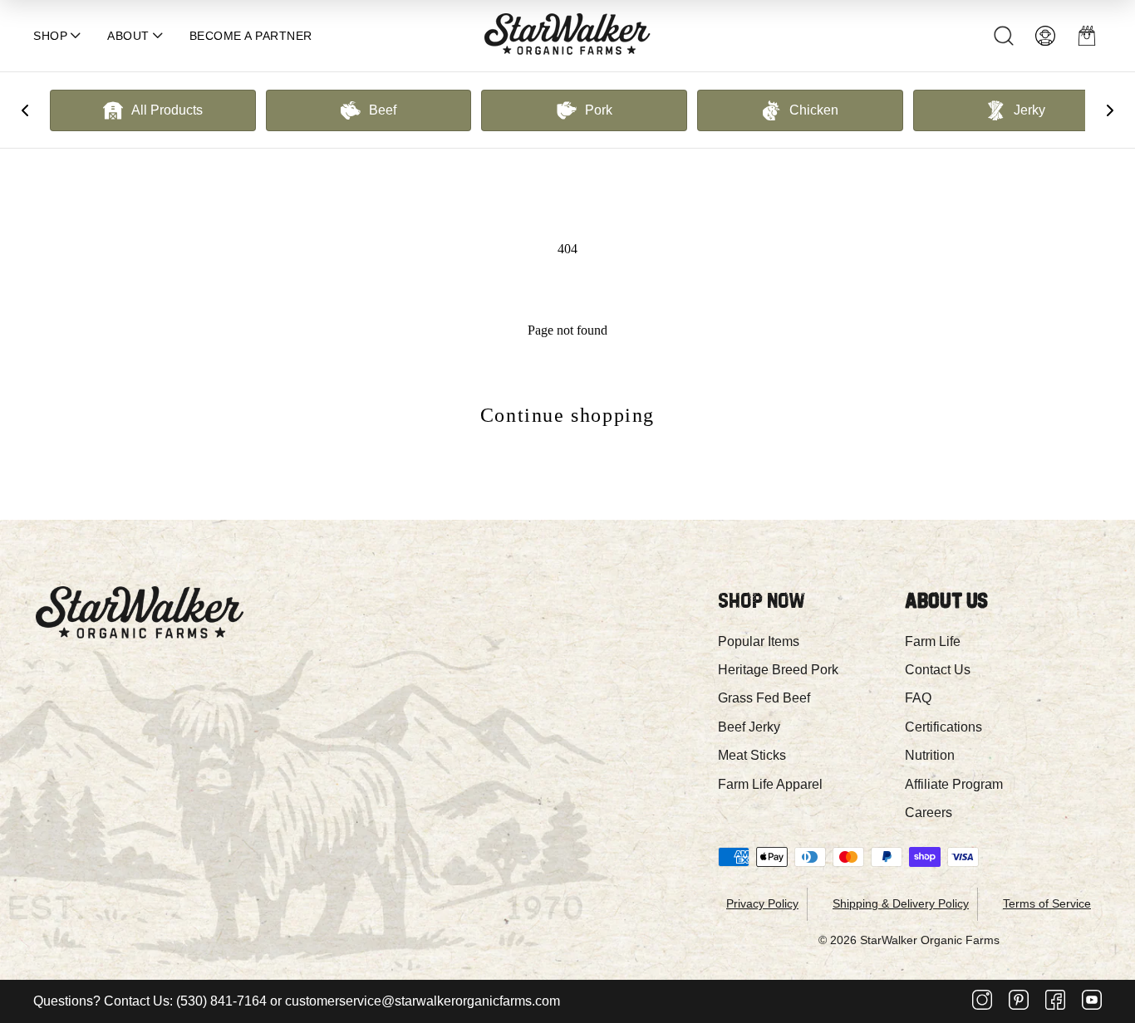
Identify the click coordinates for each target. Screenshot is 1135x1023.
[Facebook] (1055, 1001)
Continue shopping (567, 415)
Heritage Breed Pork (778, 670)
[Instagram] (982, 1001)
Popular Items (758, 641)
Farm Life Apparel (770, 784)
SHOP (50, 35)
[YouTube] (1092, 1001)
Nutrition (930, 755)
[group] (153, 110)
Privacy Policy (762, 903)
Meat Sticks (752, 755)
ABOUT (128, 35)
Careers (928, 812)
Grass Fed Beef (764, 698)
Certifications (943, 727)
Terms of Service (1047, 903)
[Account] (1045, 36)
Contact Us (937, 670)
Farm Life (933, 641)
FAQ (918, 698)
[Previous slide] (25, 110)
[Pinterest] (1019, 1001)
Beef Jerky (749, 727)
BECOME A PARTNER (250, 35)
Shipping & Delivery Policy (901, 903)
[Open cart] (1087, 35)
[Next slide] (1110, 110)
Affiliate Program (954, 784)
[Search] (1004, 35)
